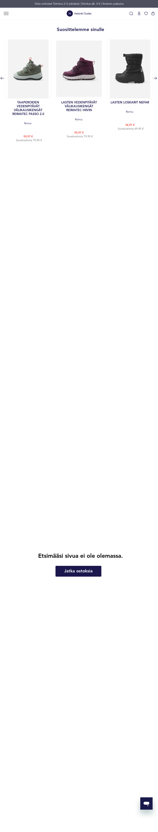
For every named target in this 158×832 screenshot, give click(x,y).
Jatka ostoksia (78, 571)
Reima (28, 113)
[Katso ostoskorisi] (153, 13)
